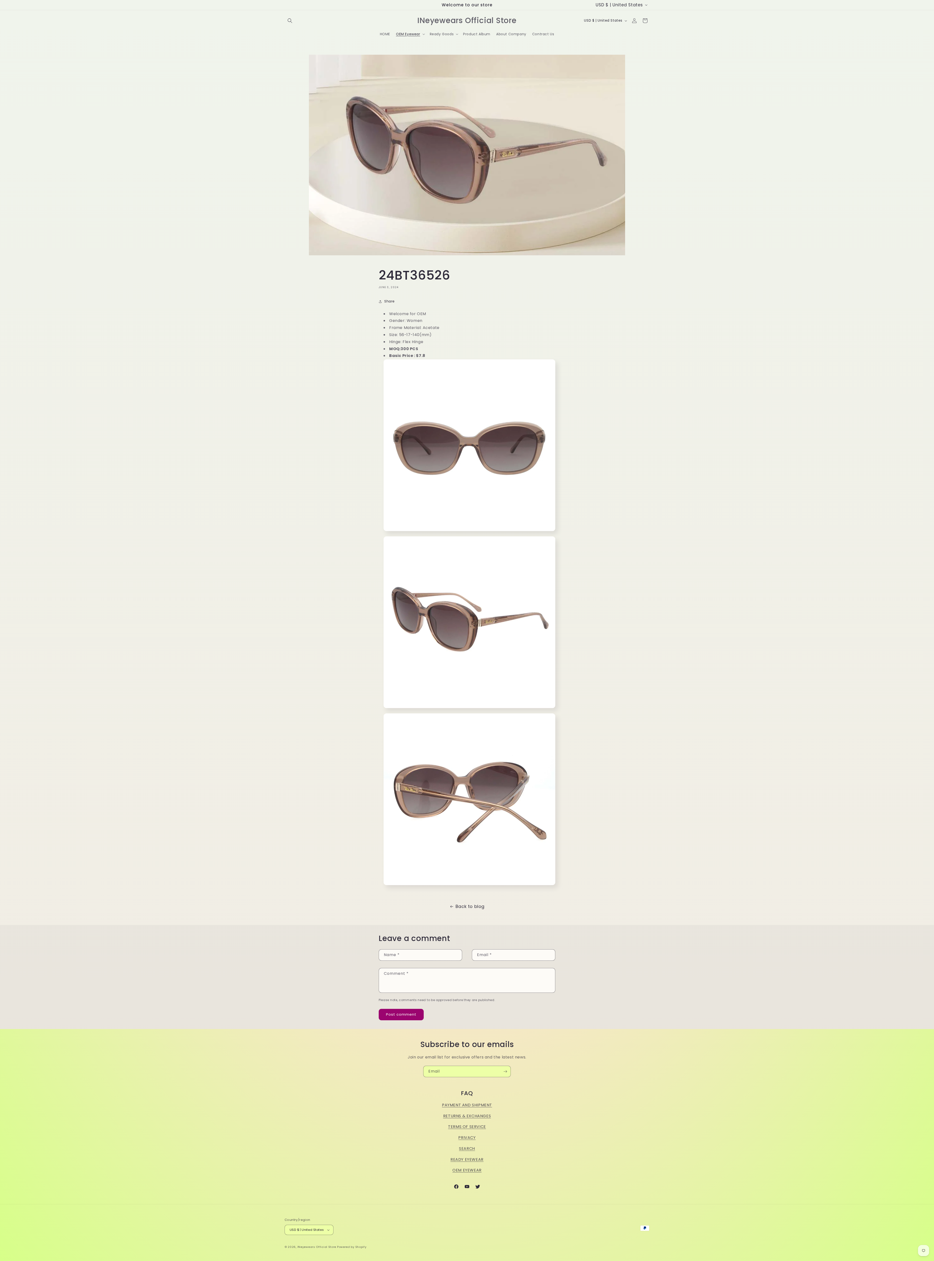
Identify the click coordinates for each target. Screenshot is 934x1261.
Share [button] (389, 301)
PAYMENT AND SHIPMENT (467, 1105)
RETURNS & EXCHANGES (467, 1116)
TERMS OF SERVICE (467, 1126)
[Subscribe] (505, 1071)
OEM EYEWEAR (467, 1170)
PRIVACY (467, 1137)
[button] (290, 20)
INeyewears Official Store (316, 1247)
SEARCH (467, 1148)
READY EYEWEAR (467, 1159)
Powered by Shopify (352, 1247)
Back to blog (470, 906)
